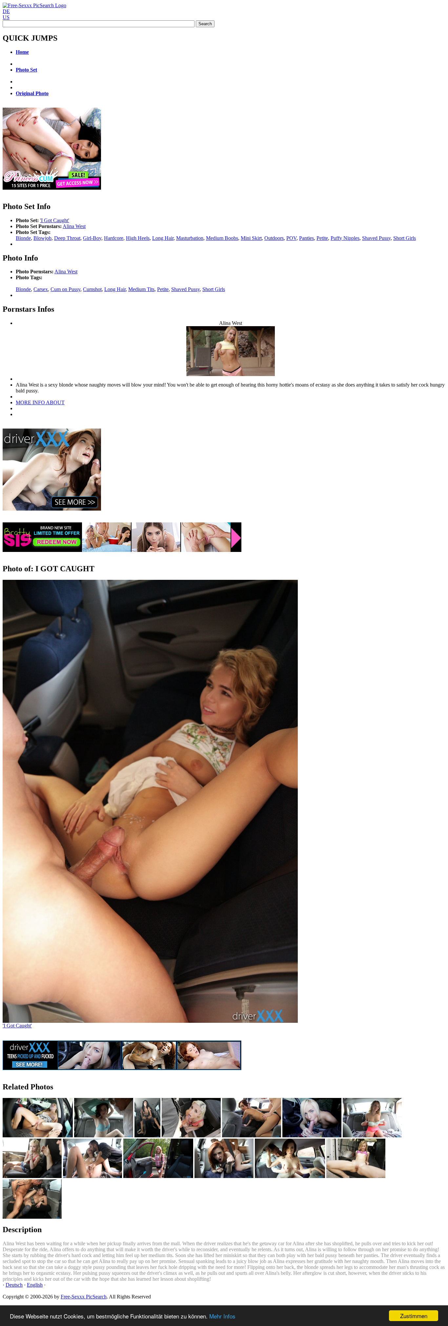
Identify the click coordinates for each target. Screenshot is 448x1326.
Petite (322, 238)
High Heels (138, 238)
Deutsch (14, 1285)
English (35, 1285)
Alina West (74, 226)
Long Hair (162, 238)
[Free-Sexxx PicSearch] (34, 5)
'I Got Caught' (54, 220)
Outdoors (274, 238)
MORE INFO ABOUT (40, 402)
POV (291, 238)
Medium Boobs (222, 238)
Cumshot (92, 289)
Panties (306, 238)
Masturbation (189, 238)
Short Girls (404, 238)
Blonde (23, 238)
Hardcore (113, 238)
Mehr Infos (222, 1316)
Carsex (40, 289)
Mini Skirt (251, 238)
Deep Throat (67, 238)
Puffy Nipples (345, 238)
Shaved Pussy (376, 238)
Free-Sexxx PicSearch (84, 1296)
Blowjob (42, 238)
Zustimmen (413, 1316)
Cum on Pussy (65, 289)
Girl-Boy (92, 238)
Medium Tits (141, 289)
